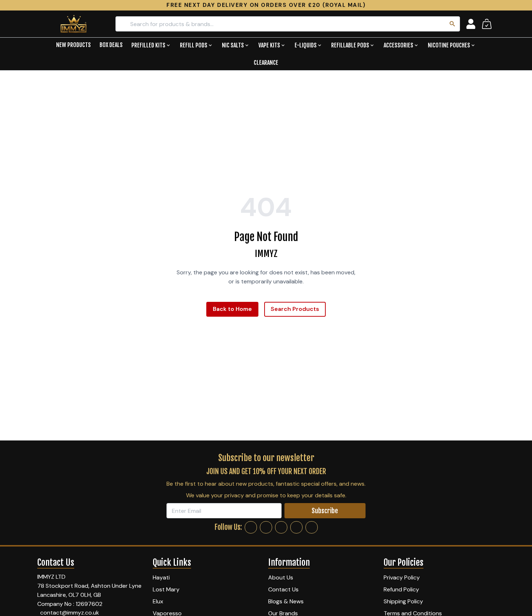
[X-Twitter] (281, 527)
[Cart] (487, 24)
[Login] (471, 24)
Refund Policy (401, 589)
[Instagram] (266, 527)
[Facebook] (251, 527)
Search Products (295, 309)
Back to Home (232, 309)
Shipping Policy (403, 601)
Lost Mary (166, 589)
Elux (158, 601)
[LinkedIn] (296, 527)
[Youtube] (311, 527)
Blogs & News (286, 601)
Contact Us (283, 589)
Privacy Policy (402, 577)
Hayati (161, 577)
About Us (280, 577)
